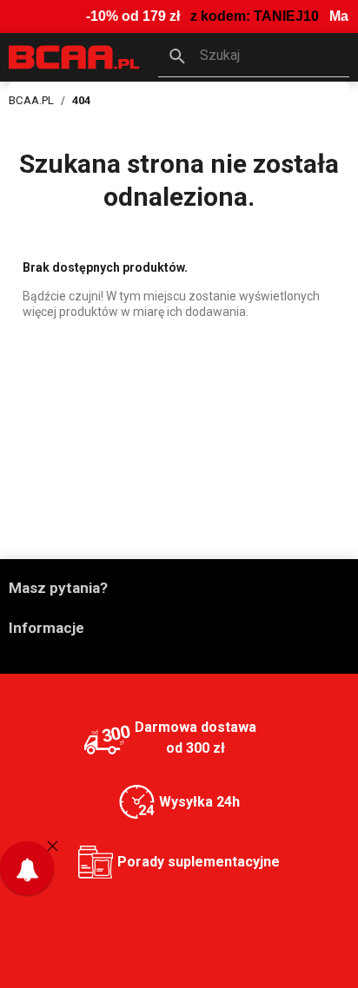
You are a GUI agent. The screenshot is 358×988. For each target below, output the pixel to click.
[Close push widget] (52, 846)
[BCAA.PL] (75, 56)
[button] (254, 57)
